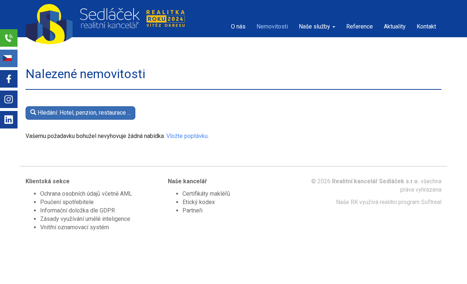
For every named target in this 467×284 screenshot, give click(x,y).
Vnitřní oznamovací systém (74, 227)
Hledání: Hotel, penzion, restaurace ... (83, 112)
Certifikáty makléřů (206, 193)
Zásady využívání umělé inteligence (85, 218)
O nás (238, 26)
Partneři (192, 210)
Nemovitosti (272, 26)
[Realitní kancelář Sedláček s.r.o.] (80, 18)
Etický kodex (198, 202)
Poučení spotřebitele (67, 202)
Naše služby (315, 26)
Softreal (431, 202)
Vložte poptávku (187, 136)
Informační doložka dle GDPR (77, 210)
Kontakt (426, 26)
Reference (359, 26)
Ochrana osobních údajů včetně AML (86, 193)
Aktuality (395, 26)
